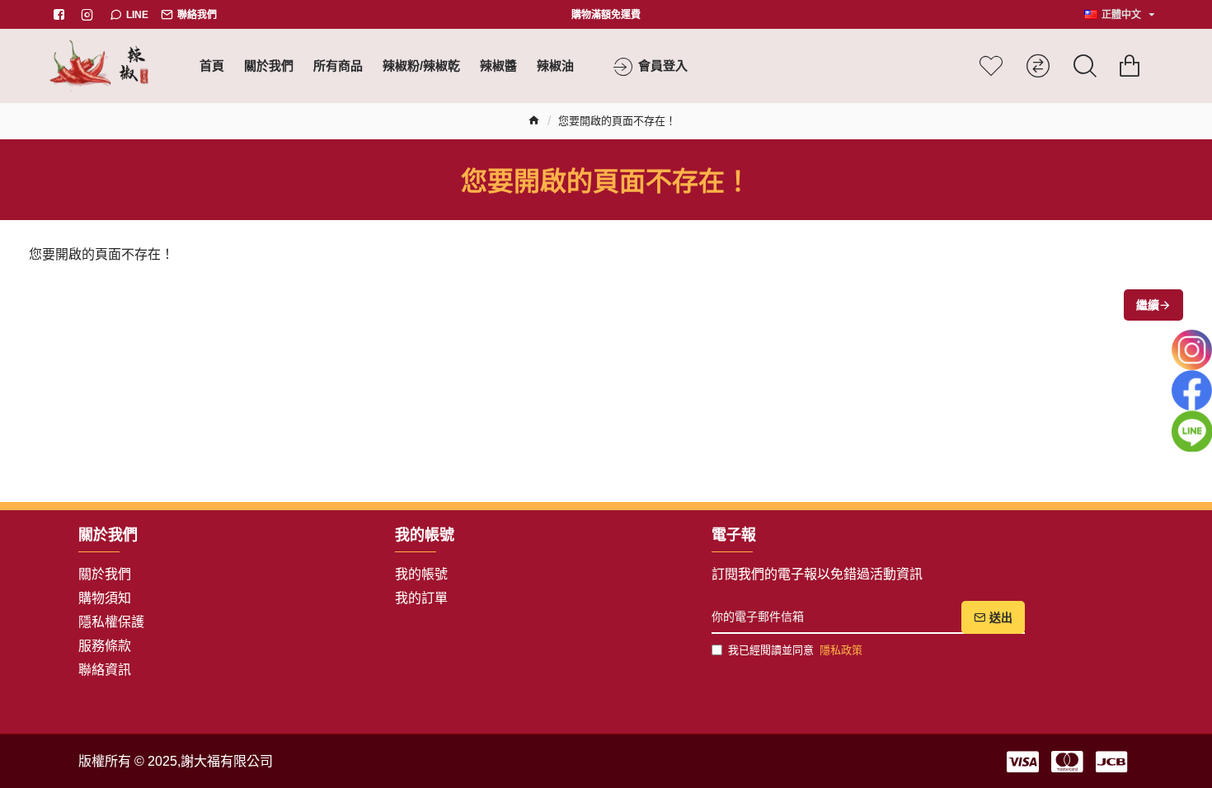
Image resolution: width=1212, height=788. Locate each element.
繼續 (1147, 305)
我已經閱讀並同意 (795, 650)
